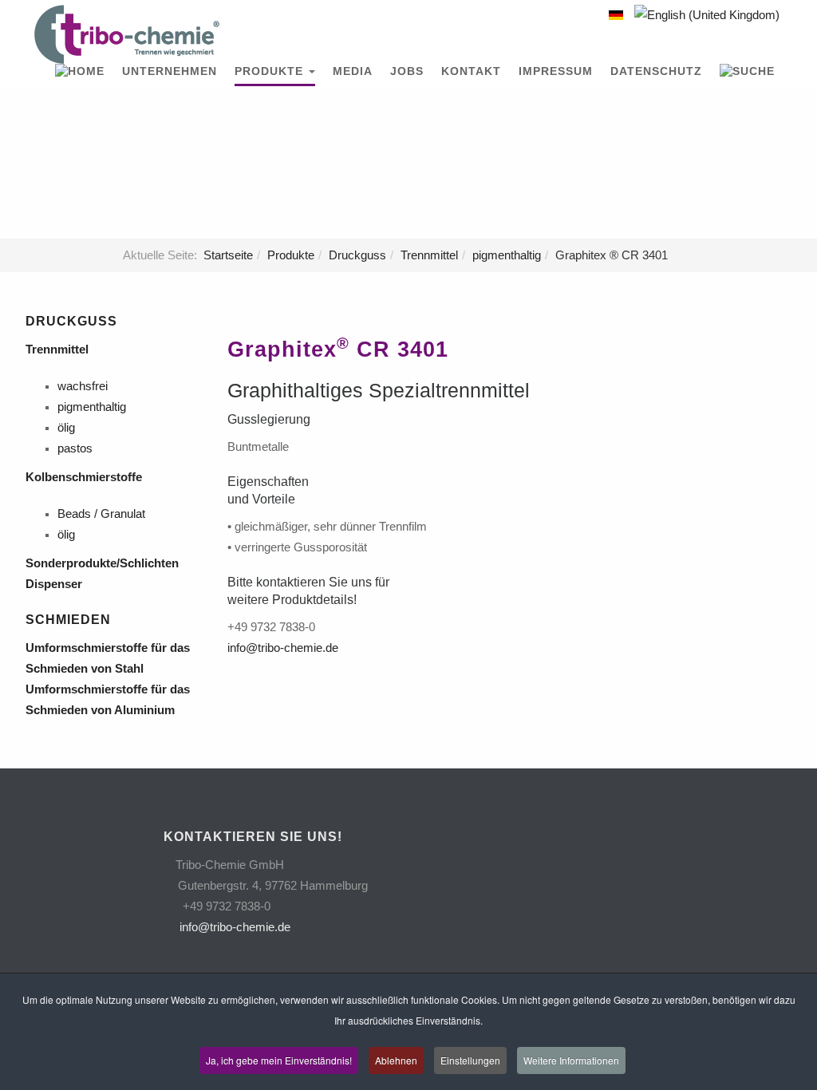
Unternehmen (169, 71)
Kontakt (471, 71)
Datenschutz (656, 71)
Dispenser (57, 584)
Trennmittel (429, 255)
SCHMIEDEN (68, 619)
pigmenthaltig (506, 255)
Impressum (556, 71)
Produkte (271, 71)
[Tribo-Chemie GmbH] (127, 34)
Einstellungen (470, 1060)
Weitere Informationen (571, 1060)
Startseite (228, 255)
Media (353, 71)
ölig (66, 427)
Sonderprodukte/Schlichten (105, 563)
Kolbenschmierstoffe (85, 477)
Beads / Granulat (101, 513)
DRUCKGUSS (71, 321)
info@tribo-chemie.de (282, 648)
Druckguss (357, 255)
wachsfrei (82, 386)
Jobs (407, 71)
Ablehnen (396, 1060)
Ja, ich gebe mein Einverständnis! (279, 1060)
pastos (75, 448)
